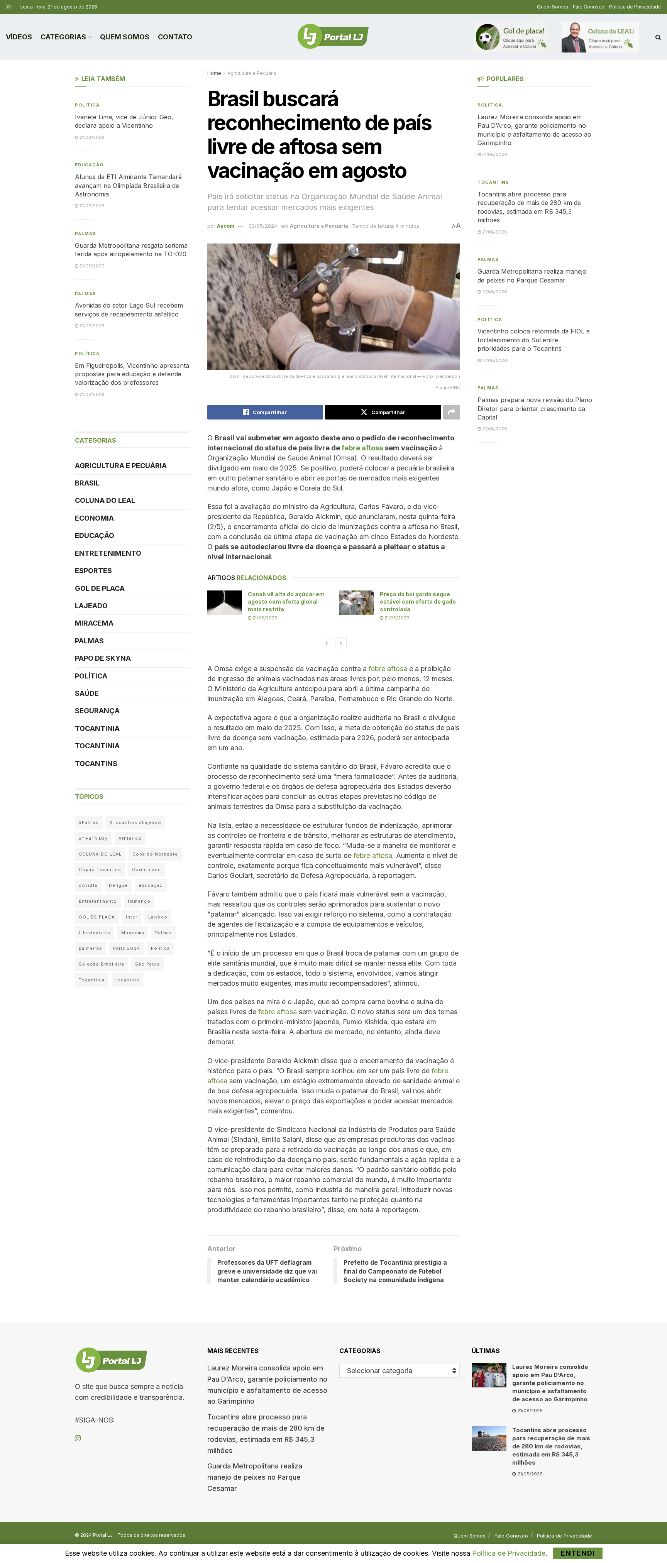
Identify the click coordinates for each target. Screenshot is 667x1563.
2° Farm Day (93, 838)
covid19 (88, 885)
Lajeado (91, 606)
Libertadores (94, 932)
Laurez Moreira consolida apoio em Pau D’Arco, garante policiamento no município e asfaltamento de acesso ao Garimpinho (550, 1383)
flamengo (139, 901)
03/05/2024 (263, 226)
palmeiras (90, 948)
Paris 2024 (126, 948)
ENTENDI (578, 1553)
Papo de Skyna (103, 658)
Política (87, 105)
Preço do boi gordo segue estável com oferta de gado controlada (418, 601)
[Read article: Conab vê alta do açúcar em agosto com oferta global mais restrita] (224, 602)
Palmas (85, 233)
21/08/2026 (264, 618)
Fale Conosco (588, 7)
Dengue (118, 885)
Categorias (63, 37)
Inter (131, 917)
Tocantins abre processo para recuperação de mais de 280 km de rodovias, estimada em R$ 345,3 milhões (551, 1446)
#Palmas (89, 822)
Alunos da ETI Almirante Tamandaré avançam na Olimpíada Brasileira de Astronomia (128, 185)
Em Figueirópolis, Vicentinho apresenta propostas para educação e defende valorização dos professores (132, 374)
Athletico (130, 838)
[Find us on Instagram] (8, 7)
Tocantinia (97, 728)
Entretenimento (108, 553)
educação (151, 885)
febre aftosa (388, 669)
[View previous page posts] (326, 643)
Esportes (93, 571)
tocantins (127, 980)
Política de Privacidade (635, 7)
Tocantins (96, 764)
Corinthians (146, 869)
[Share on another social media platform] (451, 412)
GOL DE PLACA (100, 588)
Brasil (87, 483)
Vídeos (19, 37)
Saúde (87, 693)
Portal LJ (103, 1535)
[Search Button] (658, 37)
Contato (175, 37)
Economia (94, 518)
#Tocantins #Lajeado (135, 822)
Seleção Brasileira (101, 964)
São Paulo (147, 964)
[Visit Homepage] (333, 37)
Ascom (225, 226)
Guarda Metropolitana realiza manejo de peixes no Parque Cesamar (254, 1477)
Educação (89, 164)
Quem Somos (552, 7)
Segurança (97, 711)
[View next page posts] (341, 643)
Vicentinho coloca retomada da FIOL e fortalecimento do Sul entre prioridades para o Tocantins (533, 339)
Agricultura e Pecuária (251, 73)
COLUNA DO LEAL (105, 500)
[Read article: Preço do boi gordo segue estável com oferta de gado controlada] (356, 602)
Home (214, 73)
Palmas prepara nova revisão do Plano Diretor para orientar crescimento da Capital (534, 408)
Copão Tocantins (100, 869)
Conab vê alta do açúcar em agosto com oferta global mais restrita (286, 601)
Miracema (94, 623)
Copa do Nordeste (155, 854)
